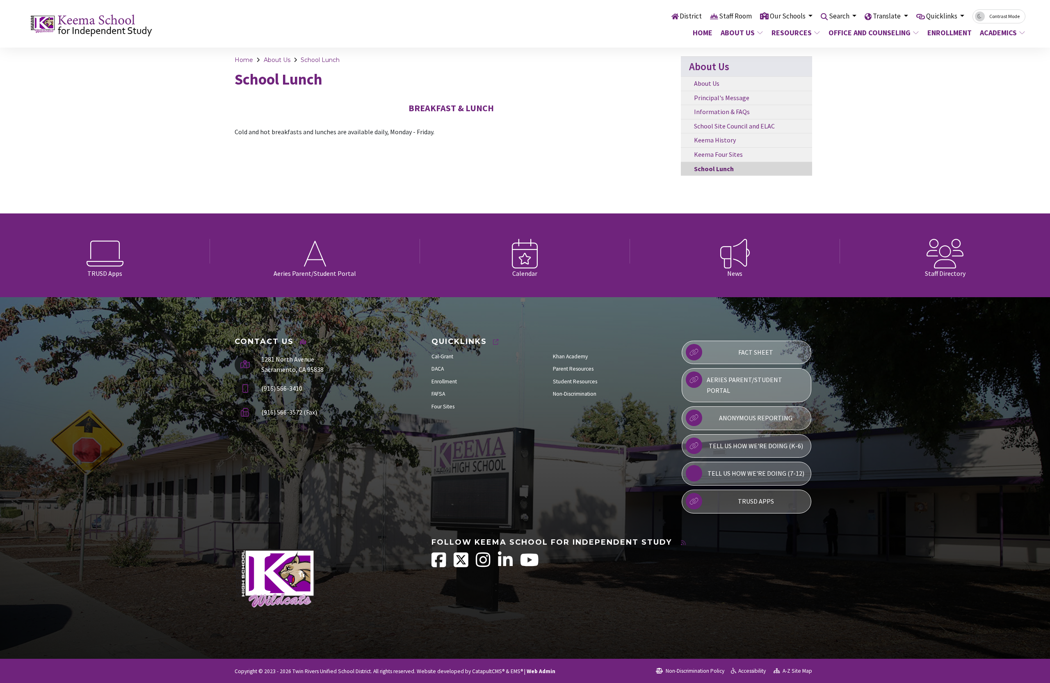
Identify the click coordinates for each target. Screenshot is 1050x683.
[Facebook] (439, 564)
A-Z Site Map (796, 670)
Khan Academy (570, 356)
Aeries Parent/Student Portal (744, 385)
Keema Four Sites (718, 154)
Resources (792, 32)
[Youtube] (529, 564)
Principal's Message (721, 98)
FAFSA (438, 393)
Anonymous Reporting (755, 418)
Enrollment (948, 32)
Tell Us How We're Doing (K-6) (756, 446)
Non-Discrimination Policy (694, 670)
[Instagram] (484, 564)
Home (702, 32)
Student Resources (575, 381)
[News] (735, 251)
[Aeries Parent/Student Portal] (315, 251)
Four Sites (442, 406)
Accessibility (752, 670)
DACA (437, 368)
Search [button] (840, 16)
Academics (998, 32)
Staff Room (735, 16)
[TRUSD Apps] (105, 251)
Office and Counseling (870, 32)
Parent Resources (573, 368)
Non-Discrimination (574, 393)
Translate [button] (887, 16)
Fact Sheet (755, 352)
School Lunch (320, 60)
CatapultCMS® (488, 671)
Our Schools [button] (788, 16)
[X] (462, 564)
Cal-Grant (442, 356)
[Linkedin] (506, 564)
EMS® (517, 671)
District (691, 16)
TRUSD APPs (756, 501)
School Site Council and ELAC (734, 126)
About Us (738, 32)
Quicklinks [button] (942, 16)
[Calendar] (525, 251)
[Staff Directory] (945, 251)
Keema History (715, 140)
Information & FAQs (722, 112)
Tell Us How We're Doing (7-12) (756, 473)
